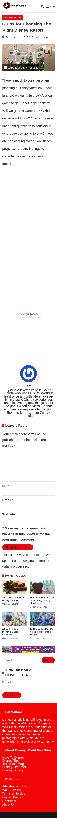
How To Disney (13, 757)
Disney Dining (12, 770)
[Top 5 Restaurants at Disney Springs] (14, 587)
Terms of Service (13, 793)
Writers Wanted (12, 789)
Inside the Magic (14, 764)
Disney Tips (10, 761)
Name (8, 486)
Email (8, 500)
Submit (11, 695)
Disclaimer (9, 801)
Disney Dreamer (14, 767)
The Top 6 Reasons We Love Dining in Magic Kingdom (42, 600)
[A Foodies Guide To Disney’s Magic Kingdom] (14, 619)
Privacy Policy (11, 797)
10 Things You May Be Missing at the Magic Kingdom (41, 632)
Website (8, 514)
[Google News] (28, 314)
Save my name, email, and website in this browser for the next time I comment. (26, 534)
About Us (8, 804)
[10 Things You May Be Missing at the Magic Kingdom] (42, 619)
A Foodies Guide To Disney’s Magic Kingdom (12, 632)
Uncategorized (13, 17)
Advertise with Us (14, 786)
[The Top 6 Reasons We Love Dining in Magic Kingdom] (42, 587)
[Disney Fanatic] (14, 6)
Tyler (8, 37)
